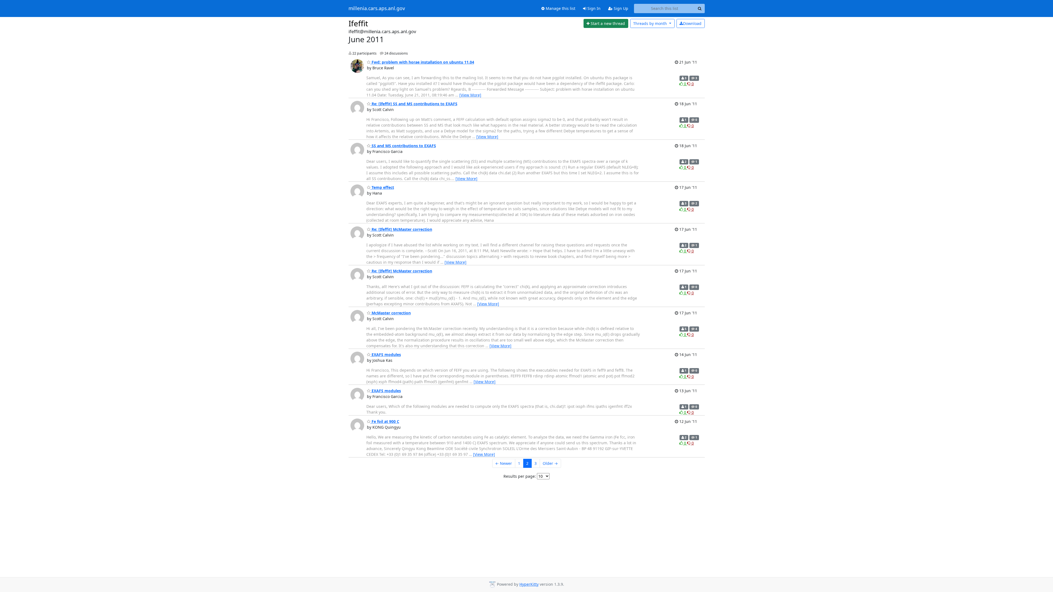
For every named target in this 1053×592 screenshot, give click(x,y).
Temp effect (382, 187)
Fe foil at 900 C (384, 421)
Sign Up (620, 8)
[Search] (700, 8)
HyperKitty (529, 584)
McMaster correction (390, 312)
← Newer (503, 463)
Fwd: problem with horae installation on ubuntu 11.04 (422, 62)
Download (692, 23)
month (650, 23)
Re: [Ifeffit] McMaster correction (401, 229)
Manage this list (560, 8)
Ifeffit (358, 23)
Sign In (593, 8)
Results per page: (519, 476)
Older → (550, 463)
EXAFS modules (385, 354)
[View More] (470, 95)
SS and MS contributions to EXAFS (403, 145)
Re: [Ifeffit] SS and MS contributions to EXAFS (413, 103)
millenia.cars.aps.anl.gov (377, 8)
